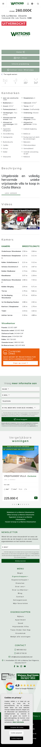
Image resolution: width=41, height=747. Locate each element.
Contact (20, 597)
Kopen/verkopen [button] (19, 580)
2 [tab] (14, 504)
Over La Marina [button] (19, 590)
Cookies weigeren (16, 738)
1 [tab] (12, 504)
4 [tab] (18, 504)
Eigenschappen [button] (19, 576)
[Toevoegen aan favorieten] (35, 24)
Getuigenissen (20, 600)
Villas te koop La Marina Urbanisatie (20, 515)
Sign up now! (19, 363)
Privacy (35, 716)
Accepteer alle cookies (16, 727)
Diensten (20, 583)
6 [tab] (22, 504)
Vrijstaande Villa (20, 626)
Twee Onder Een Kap (20, 630)
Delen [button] (20, 52)
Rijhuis (20, 616)
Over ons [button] (19, 586)
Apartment (20, 620)
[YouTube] (25, 666)
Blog (20, 593)
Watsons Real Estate (17, 3)
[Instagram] (21, 666)
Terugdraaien (10, 74)
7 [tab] (24, 504)
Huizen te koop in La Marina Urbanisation (20, 522)
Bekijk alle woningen (21, 637)
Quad (20, 623)
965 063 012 (21, 650)
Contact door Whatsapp (21, 70)
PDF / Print (21, 58)
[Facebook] (14, 666)
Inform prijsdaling (20, 64)
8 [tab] (26, 504)
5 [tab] (20, 504)
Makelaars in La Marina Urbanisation (20, 512)
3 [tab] (16, 504)
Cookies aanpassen (16, 733)
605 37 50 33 (21, 653)
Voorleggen (21, 419)
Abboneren (20, 561)
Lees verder (11, 193)
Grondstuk (20, 633)
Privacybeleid (24, 414)
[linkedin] (18, 666)
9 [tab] (28, 504)
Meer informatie (18, 722)
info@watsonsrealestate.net (21, 657)
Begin (20, 573)
